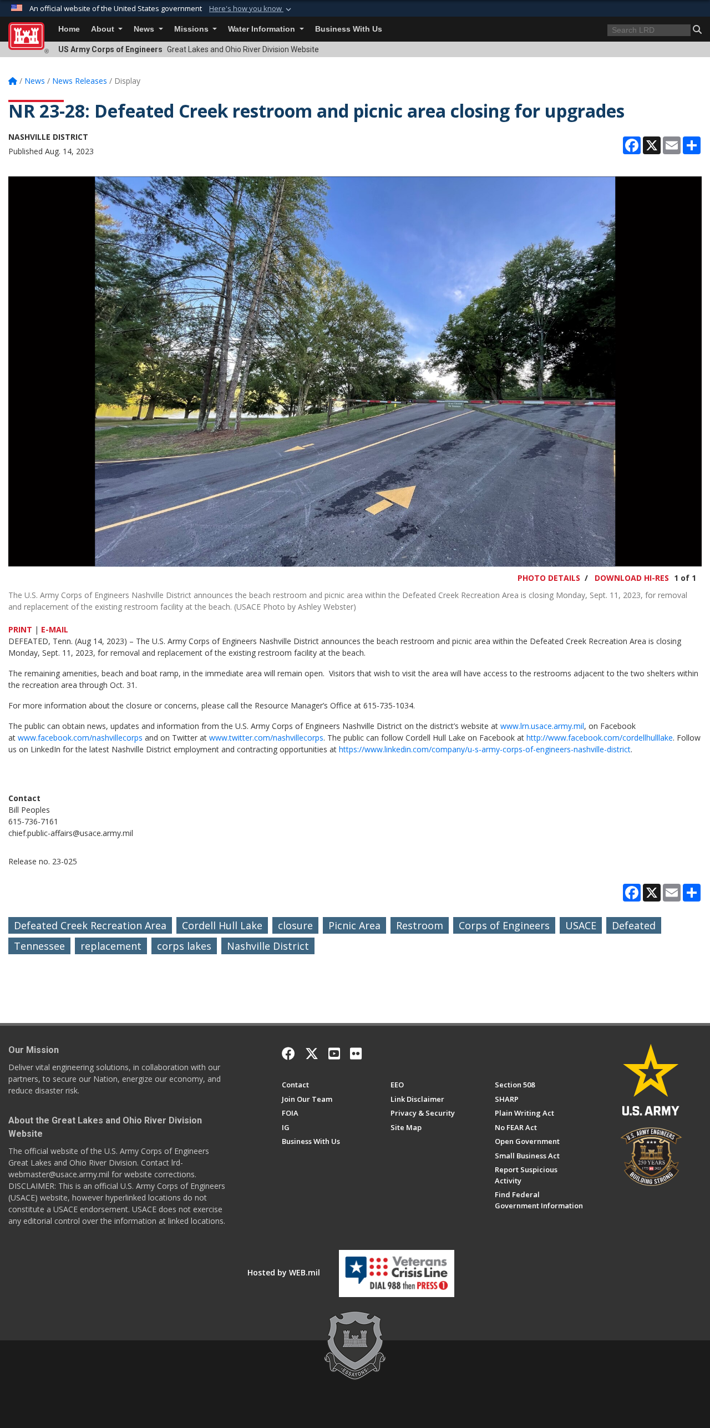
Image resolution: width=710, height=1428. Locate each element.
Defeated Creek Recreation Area (90, 925)
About (103, 29)
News (145, 29)
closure (295, 925)
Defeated (634, 925)
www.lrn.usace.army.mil (542, 726)
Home (69, 29)
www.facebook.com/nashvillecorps (80, 737)
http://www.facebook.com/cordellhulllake (599, 737)
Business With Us (348, 29)
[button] (251, 8)
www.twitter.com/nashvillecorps (266, 737)
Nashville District (268, 946)
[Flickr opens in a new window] (356, 1054)
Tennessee (39, 946)
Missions (192, 29)
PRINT (20, 629)
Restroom (419, 925)
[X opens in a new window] (311, 1054)
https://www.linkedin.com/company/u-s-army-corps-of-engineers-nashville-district (485, 749)
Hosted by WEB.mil (283, 1272)
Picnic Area (354, 925)
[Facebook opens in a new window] (288, 1054)
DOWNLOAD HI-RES (632, 578)
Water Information (262, 29)
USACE (580, 925)
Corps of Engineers (504, 925)
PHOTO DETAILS (549, 578)
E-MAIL (54, 629)
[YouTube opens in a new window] (334, 1054)
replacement (110, 946)
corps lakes (184, 946)
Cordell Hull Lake (222, 925)
